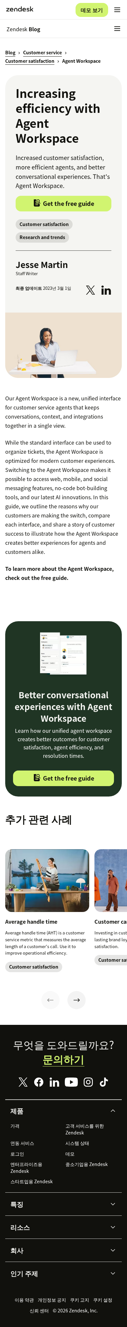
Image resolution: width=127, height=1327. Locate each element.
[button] (58, 1110)
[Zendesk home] (20, 10)
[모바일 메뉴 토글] (117, 10)
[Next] (76, 1000)
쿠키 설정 (102, 1299)
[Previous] (50, 1000)
